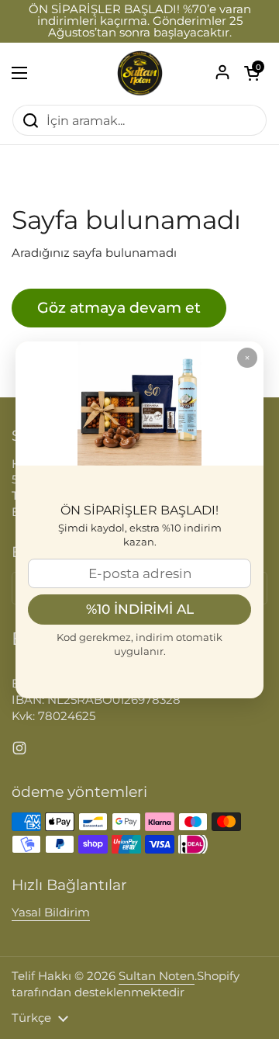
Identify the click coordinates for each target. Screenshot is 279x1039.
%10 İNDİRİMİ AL (140, 609)
